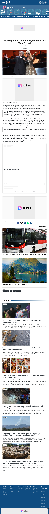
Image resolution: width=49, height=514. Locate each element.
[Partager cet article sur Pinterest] (24, 223)
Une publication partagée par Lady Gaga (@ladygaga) (24, 191)
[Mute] (24, 7)
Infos (13, 16)
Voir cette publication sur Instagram (11, 169)
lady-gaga (5, 290)
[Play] (1, 11)
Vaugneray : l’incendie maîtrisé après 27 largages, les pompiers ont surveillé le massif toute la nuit (21, 434)
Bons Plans (6, 16)
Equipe (4, 488)
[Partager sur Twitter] (21, 223)
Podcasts (27, 16)
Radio (41, 16)
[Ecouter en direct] (40, 2)
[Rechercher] (42, 2)
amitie (11, 290)
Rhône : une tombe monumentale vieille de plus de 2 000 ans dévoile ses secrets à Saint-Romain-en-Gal (23, 462)
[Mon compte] (45, 2)
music (14, 290)
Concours (35, 16)
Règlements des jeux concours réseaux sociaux (43, 493)
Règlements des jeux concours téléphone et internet (43, 506)
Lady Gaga (5, 105)
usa (8, 290)
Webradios (19, 16)
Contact (4, 489)
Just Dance (12, 106)
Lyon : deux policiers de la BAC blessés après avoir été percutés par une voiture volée (22, 407)
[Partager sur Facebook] (18, 223)
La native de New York (7, 118)
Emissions (20, 489)
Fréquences (5, 494)
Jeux (19, 491)
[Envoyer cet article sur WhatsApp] (27, 223)
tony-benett (18, 290)
